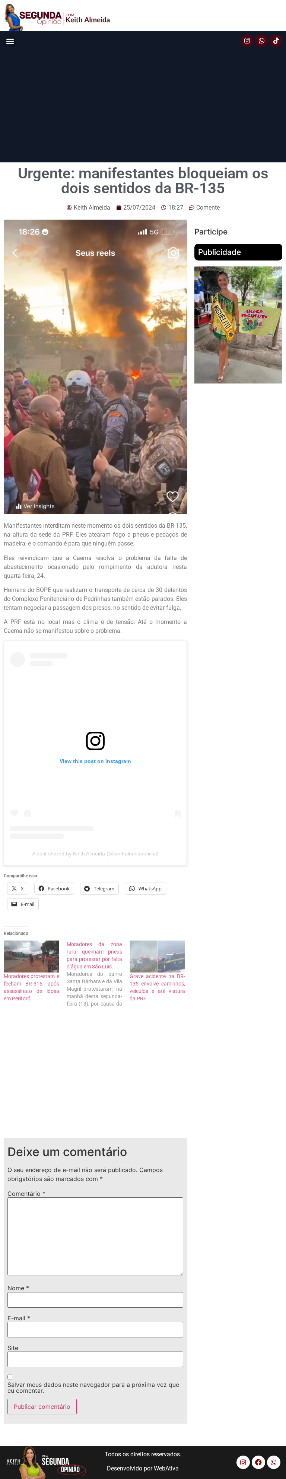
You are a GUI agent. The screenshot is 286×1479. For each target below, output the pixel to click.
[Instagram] (247, 41)
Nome (18, 1288)
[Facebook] (258, 1462)
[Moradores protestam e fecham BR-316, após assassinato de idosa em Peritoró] (31, 956)
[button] (10, 41)
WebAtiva (166, 1468)
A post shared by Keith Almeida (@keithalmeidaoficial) (95, 854)
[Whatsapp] (261, 41)
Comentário (26, 1194)
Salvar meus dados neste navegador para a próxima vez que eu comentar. (93, 1388)
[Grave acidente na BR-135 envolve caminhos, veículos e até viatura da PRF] (157, 956)
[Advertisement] (143, 107)
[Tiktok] (276, 41)
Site (12, 1348)
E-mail (18, 1318)
